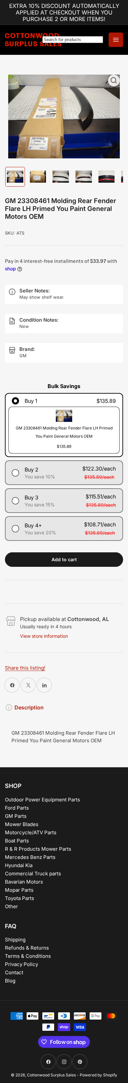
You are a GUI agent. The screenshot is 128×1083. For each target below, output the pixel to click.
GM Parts (16, 816)
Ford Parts (17, 808)
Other (11, 906)
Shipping (15, 939)
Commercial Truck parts (33, 873)
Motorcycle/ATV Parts (30, 832)
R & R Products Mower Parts (38, 849)
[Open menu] (116, 40)
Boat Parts (17, 841)
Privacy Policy (21, 964)
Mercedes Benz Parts (30, 857)
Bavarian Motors (24, 882)
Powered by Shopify (98, 1074)
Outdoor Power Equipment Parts (42, 799)
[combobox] (72, 39)
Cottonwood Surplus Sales (51, 1074)
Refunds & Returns (27, 948)
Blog (10, 981)
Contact (14, 972)
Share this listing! (25, 668)
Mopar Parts (19, 890)
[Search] (72, 40)
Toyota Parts (19, 898)
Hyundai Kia (18, 865)
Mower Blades (21, 824)
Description (29, 707)
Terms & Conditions (28, 956)
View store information (44, 636)
